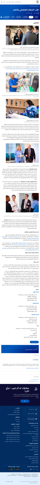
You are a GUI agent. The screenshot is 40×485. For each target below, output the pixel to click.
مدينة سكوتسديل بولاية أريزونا (32, 68)
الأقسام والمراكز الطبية (33, 6)
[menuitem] (36, 17)
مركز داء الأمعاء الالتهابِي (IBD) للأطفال (20, 243)
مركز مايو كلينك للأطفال (13, 236)
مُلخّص (31, 17)
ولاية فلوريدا (36, 303)
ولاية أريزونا (36, 292)
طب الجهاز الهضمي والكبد (26, 10)
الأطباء (13, 17)
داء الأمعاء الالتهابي (22, 244)
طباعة (35, 359)
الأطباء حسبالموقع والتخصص (5, 17)
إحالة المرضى (28, 13)
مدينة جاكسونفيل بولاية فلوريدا (17, 68)
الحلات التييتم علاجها (19, 17)
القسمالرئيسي (36, 17)
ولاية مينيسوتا (35, 314)
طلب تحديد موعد (34, 342)
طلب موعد (35, 13)
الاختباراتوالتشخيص (25, 17)
